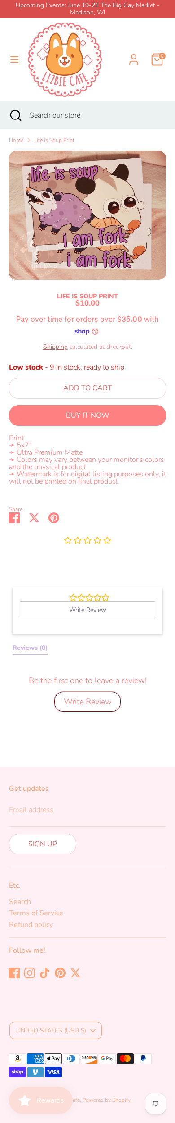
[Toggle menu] (14, 59)
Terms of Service (36, 913)
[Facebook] (14, 973)
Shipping (55, 346)
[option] (87, 215)
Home (16, 140)
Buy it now (87, 415)
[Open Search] (15, 115)
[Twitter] (75, 973)
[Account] (134, 54)
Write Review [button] (87, 610)
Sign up (42, 844)
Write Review (88, 701)
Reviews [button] (30, 648)
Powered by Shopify (107, 1100)
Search (20, 902)
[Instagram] (29, 973)
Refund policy (31, 925)
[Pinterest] (60, 973)
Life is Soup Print (54, 140)
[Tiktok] (44, 973)
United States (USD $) (51, 1030)
